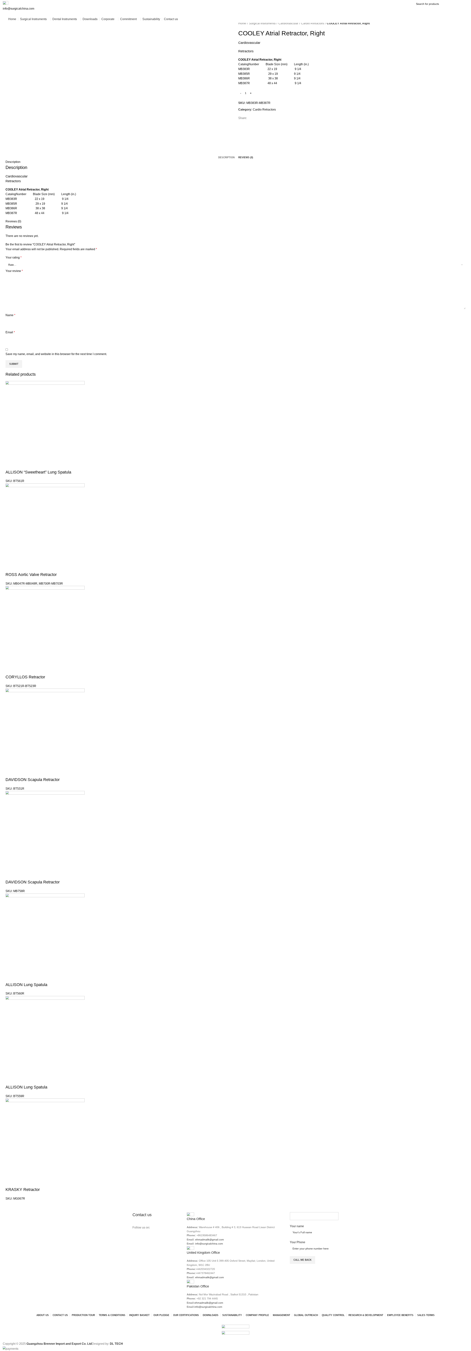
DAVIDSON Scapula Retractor (33, 779)
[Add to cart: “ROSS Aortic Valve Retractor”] (10, 567)
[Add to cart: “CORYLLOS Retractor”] (10, 669)
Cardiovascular (288, 23)
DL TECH (116, 1343)
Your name (297, 1226)
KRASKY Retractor (23, 1189)
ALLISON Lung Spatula (26, 984)
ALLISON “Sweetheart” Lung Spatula (38, 472)
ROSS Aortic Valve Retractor (31, 574)
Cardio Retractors (312, 23)
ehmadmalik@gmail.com (209, 1239)
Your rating (14, 257)
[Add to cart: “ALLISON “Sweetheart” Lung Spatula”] (10, 464)
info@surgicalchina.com (209, 1243)
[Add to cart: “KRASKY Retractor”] (10, 1182)
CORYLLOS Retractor (25, 677)
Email (10, 332)
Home (242, 23)
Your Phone (297, 1242)
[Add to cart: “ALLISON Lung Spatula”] (10, 977)
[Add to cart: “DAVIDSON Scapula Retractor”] (10, 772)
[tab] (226, 157)
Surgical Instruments (262, 23)
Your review (14, 270)
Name (10, 315)
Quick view (19, 464)
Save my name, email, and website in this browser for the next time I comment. (56, 354)
